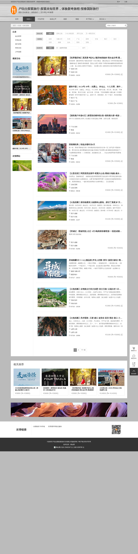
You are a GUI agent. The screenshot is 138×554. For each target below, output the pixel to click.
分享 (134, 366)
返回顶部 (133, 373)
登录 (118, 1)
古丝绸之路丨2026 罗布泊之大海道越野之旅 (22, 130)
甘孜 (96, 39)
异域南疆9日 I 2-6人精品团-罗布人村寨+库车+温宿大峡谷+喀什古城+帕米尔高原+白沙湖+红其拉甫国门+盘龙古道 (96, 260)
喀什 (105, 39)
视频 (77, 19)
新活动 (101, 19)
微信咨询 (133, 358)
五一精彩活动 (90, 33)
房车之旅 (80, 33)
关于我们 (89, 19)
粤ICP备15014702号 (84, 441)
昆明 (87, 39)
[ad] (69, 416)
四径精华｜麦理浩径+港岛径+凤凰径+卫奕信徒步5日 (22, 95)
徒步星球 (18, 36)
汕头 (68, 42)
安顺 (87, 42)
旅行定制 (18, 44)
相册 (65, 19)
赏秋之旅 (59, 33)
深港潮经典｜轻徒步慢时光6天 (82, 144)
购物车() (134, 350)
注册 (125, 1)
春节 (83, 48)
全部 (50, 33)
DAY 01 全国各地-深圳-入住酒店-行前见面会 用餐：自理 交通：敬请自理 (93, 118)
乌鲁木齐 (59, 39)
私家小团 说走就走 (75, 234)
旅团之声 (53, 19)
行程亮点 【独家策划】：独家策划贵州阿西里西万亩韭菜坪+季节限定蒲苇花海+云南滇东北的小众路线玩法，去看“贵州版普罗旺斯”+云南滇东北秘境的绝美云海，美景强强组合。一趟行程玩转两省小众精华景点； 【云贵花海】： (95, 179)
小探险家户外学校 (39, 426)
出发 (28, 19)
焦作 (115, 39)
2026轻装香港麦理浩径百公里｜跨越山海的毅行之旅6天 (22, 77)
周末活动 (18, 48)
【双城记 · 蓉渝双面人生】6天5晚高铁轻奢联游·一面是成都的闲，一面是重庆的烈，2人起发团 (96, 231)
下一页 (83, 350)
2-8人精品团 (69, 33)
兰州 (68, 39)
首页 (16, 19)
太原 (50, 42)
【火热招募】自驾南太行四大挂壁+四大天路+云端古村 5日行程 (96, 289)
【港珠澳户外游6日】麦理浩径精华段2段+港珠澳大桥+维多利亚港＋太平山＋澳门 (96, 115)
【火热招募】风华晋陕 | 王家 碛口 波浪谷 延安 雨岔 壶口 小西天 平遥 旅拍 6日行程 (96, 318)
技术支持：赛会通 (69, 444)
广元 (77, 39)
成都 (59, 42)
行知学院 (41, 19)
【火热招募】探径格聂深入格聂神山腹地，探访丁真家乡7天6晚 (96, 202)
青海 (77, 42)
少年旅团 (18, 52)
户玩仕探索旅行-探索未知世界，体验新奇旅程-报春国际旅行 (58, 8)
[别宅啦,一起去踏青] (22, 165)
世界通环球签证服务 (55, 426)
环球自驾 (18, 40)
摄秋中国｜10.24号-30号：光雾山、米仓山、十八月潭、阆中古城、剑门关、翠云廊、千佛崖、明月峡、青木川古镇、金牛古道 (22, 148)
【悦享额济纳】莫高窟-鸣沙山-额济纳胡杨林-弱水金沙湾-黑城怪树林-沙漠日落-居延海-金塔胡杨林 (22, 113)
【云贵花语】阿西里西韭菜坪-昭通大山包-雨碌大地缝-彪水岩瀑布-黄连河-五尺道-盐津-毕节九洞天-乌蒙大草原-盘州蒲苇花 (96, 173)
